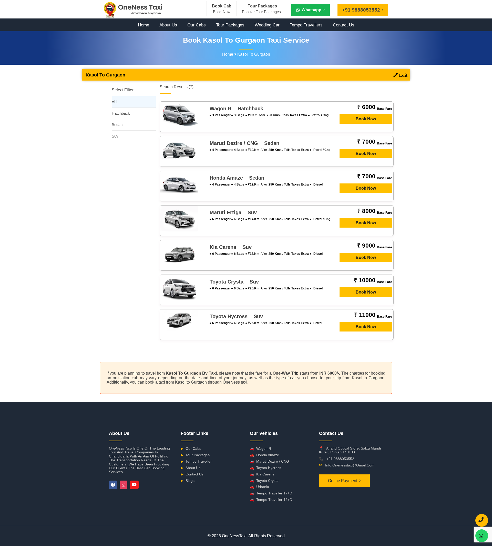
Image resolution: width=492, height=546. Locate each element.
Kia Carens (262, 474)
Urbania (259, 487)
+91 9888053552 (340, 459)
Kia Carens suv (231, 247)
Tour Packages (230, 25)
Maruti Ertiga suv (233, 212)
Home (143, 25)
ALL (115, 102)
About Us (168, 25)
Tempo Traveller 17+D (271, 493)
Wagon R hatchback (236, 108)
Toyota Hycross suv (236, 316)
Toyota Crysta (264, 481)
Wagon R (260, 448)
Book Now (366, 119)
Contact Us (343, 25)
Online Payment (342, 481)
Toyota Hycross (265, 468)
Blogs (187, 481)
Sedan (117, 124)
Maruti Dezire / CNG (269, 461)
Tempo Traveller (196, 461)
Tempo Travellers (306, 25)
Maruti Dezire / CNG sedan (244, 143)
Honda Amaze (264, 455)
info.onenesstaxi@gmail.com (349, 465)
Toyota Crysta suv (234, 282)
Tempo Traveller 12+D (271, 500)
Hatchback (121, 113)
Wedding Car (267, 25)
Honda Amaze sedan (237, 178)
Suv (115, 136)
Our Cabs (196, 25)
